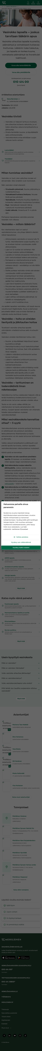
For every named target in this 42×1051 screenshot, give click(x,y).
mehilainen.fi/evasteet (20, 529)
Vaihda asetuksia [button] (22, 537)
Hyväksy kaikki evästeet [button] (21, 547)
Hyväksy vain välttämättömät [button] (21, 542)
